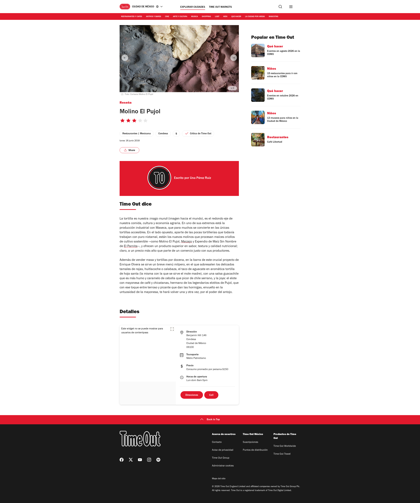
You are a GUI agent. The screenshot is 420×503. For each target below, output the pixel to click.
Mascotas (273, 17)
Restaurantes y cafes (131, 17)
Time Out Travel (282, 454)
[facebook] (122, 460)
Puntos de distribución (255, 450)
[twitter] (131, 460)
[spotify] (158, 460)
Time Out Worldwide (284, 446)
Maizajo (186, 242)
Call (211, 395)
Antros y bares (153, 17)
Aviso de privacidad (222, 450)
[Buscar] (280, 7)
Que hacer (236, 17)
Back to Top (213, 419)
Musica (194, 17)
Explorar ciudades (192, 7)
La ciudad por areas (255, 17)
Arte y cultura (180, 17)
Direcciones (191, 395)
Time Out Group (220, 458)
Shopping (206, 17)
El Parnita (130, 246)
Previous (125, 57)
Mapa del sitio (218, 479)
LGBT (217, 17)
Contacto (217, 442)
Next (233, 57)
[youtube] (140, 460)
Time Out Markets (220, 7)
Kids (225, 17)
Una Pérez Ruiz (200, 178)
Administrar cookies (223, 466)
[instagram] (149, 460)
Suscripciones (250, 442)
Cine (167, 17)
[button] (172, 329)
